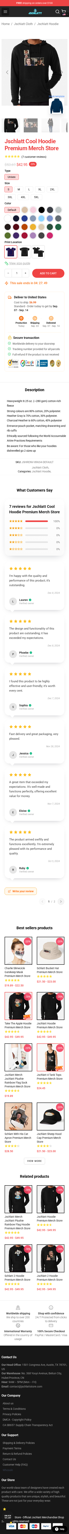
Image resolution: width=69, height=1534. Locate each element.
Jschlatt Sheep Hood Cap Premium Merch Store (49, 1137)
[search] (57, 11)
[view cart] (63, 11)
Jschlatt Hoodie (47, 24)
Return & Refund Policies (17, 1453)
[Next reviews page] (61, 901)
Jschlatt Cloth (23, 24)
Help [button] (62, 1529)
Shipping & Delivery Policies (19, 1442)
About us (8, 1403)
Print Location (13, 242)
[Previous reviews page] (42, 901)
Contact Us (9, 1459)
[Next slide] (62, 72)
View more (34, 1161)
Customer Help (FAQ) (15, 1464)
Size (7, 183)
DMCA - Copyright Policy (17, 1419)
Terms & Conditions (14, 1408)
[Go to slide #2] (30, 125)
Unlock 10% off (7, 1517)
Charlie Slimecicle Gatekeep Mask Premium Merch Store (17, 972)
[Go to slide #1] (11, 125)
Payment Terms (12, 1448)
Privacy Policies (12, 1414)
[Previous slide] (7, 72)
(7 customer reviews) (33, 156)
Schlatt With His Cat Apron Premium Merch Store (18, 1137)
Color (8, 203)
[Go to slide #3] (50, 125)
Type (8, 170)
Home (6, 24)
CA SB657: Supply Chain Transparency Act (28, 1425)
